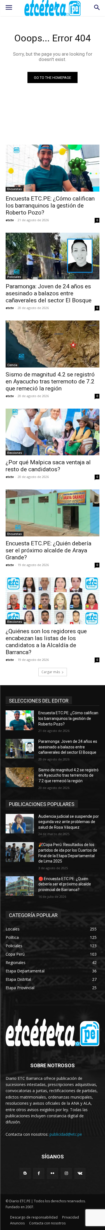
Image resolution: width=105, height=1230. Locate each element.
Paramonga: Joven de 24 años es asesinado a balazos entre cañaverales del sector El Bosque (49, 293)
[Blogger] (25, 1173)
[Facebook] (38, 1173)
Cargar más (50, 672)
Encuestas (14, 189)
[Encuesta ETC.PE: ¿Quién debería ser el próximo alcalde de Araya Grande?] (52, 512)
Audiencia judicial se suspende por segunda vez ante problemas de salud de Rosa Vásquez (68, 822)
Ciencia (12, 365)
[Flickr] (52, 1173)
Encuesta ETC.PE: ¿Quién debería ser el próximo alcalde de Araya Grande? (48, 550)
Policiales (14, 277)
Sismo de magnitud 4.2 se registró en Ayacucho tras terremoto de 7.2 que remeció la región (50, 381)
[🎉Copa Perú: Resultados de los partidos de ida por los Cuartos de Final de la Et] (20, 852)
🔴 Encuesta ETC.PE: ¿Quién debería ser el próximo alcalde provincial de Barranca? (64, 884)
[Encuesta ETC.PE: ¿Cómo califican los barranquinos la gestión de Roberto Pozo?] (52, 168)
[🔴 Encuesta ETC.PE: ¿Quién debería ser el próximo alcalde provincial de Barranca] (20, 886)
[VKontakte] (79, 1173)
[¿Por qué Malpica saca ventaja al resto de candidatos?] (52, 432)
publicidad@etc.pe (66, 1134)
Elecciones (14, 453)
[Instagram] (66, 1173)
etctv (10, 220)
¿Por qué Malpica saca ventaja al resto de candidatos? (48, 466)
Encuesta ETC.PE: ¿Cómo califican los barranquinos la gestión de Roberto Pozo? (50, 205)
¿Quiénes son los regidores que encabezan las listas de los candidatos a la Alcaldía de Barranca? (46, 642)
